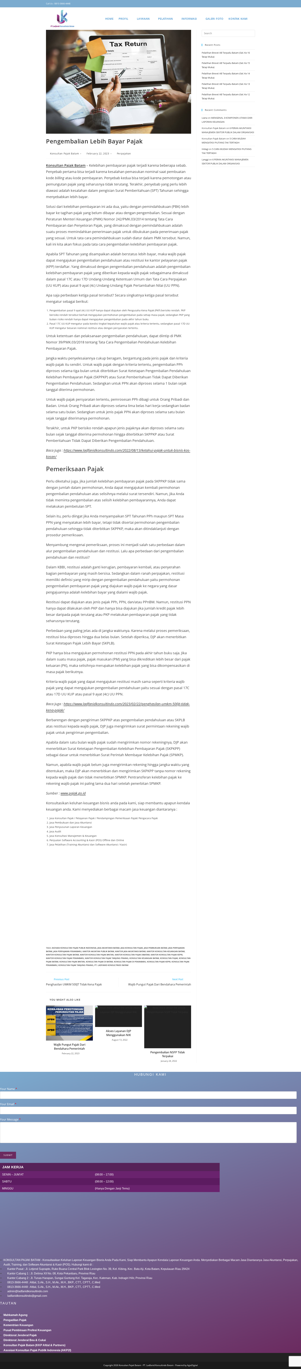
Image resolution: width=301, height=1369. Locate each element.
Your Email (8, 1104)
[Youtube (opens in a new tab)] (249, 3)
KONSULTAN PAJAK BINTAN (72, 961)
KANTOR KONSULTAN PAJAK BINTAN (97, 954)
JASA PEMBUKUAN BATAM (155, 948)
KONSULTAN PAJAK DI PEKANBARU (130, 961)
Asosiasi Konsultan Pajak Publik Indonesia (74, 948)
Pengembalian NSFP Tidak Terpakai (167, 1054)
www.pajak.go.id (73, 793)
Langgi (205, 159)
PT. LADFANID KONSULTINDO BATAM (111, 965)
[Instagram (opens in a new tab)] (239, 3)
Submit (8, 1155)
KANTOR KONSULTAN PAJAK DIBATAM (132, 954)
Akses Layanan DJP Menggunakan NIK (118, 1033)
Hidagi (205, 149)
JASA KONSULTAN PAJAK (132, 948)
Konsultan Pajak (169, 958)
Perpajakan (124, 153)
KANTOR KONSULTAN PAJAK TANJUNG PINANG (106, 958)
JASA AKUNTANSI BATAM (108, 948)
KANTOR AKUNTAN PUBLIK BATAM (98, 951)
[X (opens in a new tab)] (229, 3)
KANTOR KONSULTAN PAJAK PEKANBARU (65, 958)
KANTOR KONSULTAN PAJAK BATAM (62, 954)
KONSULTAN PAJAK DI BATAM (99, 961)
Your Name (8, 1089)
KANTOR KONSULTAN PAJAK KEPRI (167, 954)
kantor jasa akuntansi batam (130, 951)
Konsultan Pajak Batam (64, 153)
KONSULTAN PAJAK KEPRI (159, 961)
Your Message (10, 1119)
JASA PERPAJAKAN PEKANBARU (67, 951)
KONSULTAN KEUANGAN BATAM (144, 958)
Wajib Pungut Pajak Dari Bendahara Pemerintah (69, 1046)
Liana (204, 117)
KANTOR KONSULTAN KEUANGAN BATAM (166, 951)
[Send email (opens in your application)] (253, 3)
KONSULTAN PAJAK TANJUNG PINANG (75, 965)
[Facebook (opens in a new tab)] (234, 3)
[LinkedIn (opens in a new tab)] (244, 3)
